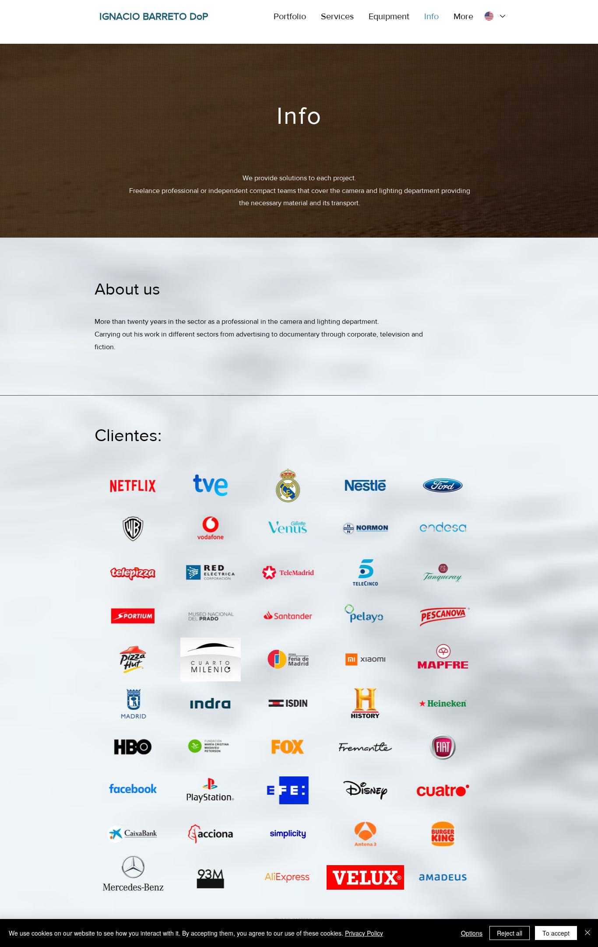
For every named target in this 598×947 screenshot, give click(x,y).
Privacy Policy (364, 933)
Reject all (509, 933)
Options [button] (471, 933)
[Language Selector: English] (494, 16)
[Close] (587, 933)
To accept (556, 933)
